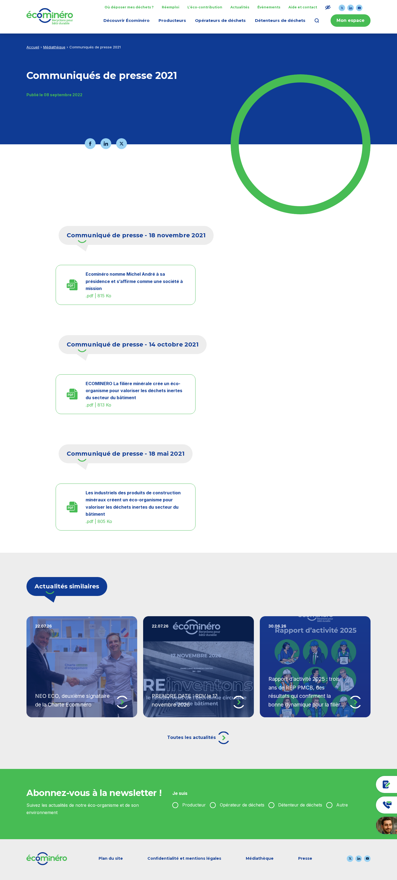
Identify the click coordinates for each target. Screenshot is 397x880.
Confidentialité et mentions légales (184, 858)
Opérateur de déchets (242, 805)
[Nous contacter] (360, 805)
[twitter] (342, 8)
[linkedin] (350, 8)
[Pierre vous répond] (360, 825)
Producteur (194, 805)
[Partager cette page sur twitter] (121, 143)
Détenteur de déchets (300, 805)
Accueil (32, 47)
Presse (305, 858)
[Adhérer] (360, 784)
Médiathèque (54, 47)
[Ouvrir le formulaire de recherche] (316, 20)
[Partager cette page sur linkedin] (105, 143)
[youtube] (359, 8)
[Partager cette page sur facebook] (90, 143)
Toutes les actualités (192, 737)
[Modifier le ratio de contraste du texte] (328, 7)
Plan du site (111, 858)
